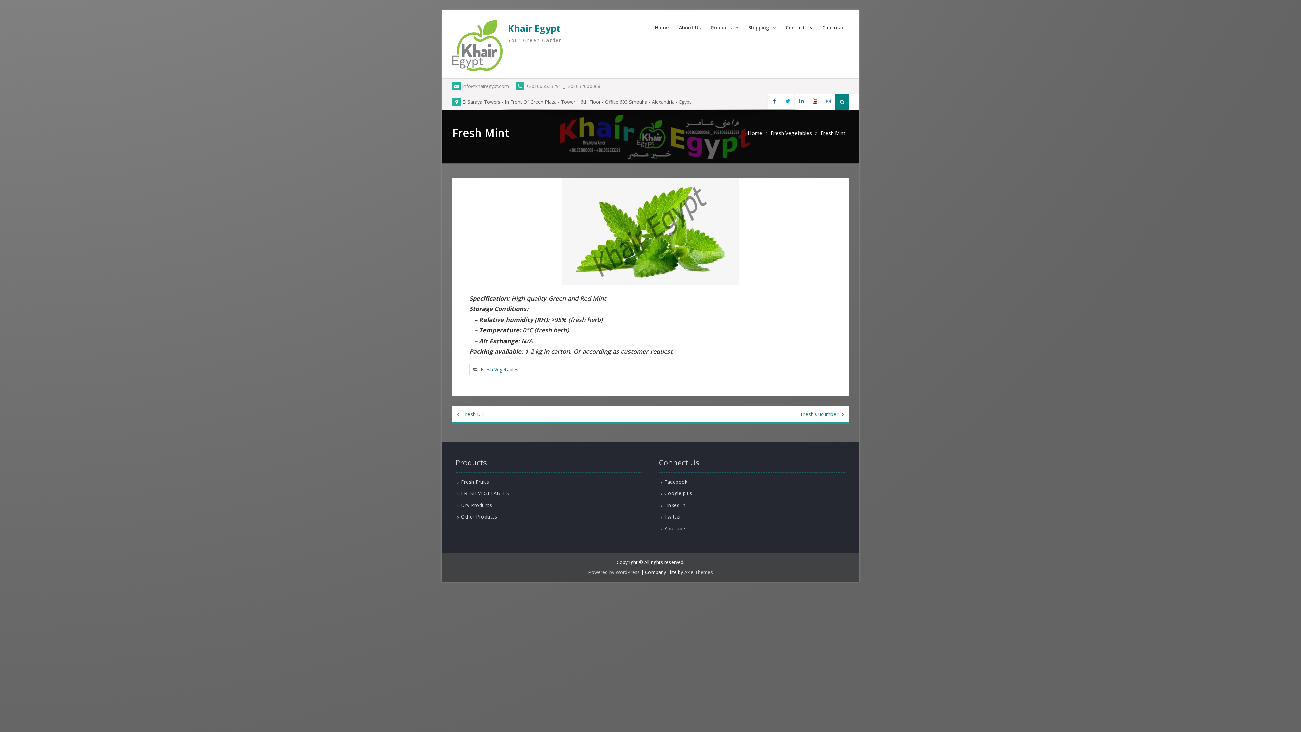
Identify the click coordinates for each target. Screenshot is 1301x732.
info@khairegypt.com (485, 86)
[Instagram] (828, 101)
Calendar (833, 27)
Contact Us (799, 27)
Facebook (675, 482)
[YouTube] (815, 101)
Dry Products (476, 505)
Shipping (758, 27)
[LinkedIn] (801, 101)
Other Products (479, 516)
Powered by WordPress (614, 572)
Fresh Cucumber (820, 414)
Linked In (675, 505)
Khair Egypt (534, 28)
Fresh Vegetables (499, 369)
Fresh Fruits (475, 482)
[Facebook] (774, 101)
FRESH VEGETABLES (485, 493)
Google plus (678, 493)
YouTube (674, 528)
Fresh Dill (473, 414)
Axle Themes (698, 572)
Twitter (672, 516)
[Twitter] (787, 101)
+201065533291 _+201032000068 (563, 86)
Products (721, 27)
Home (662, 27)
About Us (690, 27)
